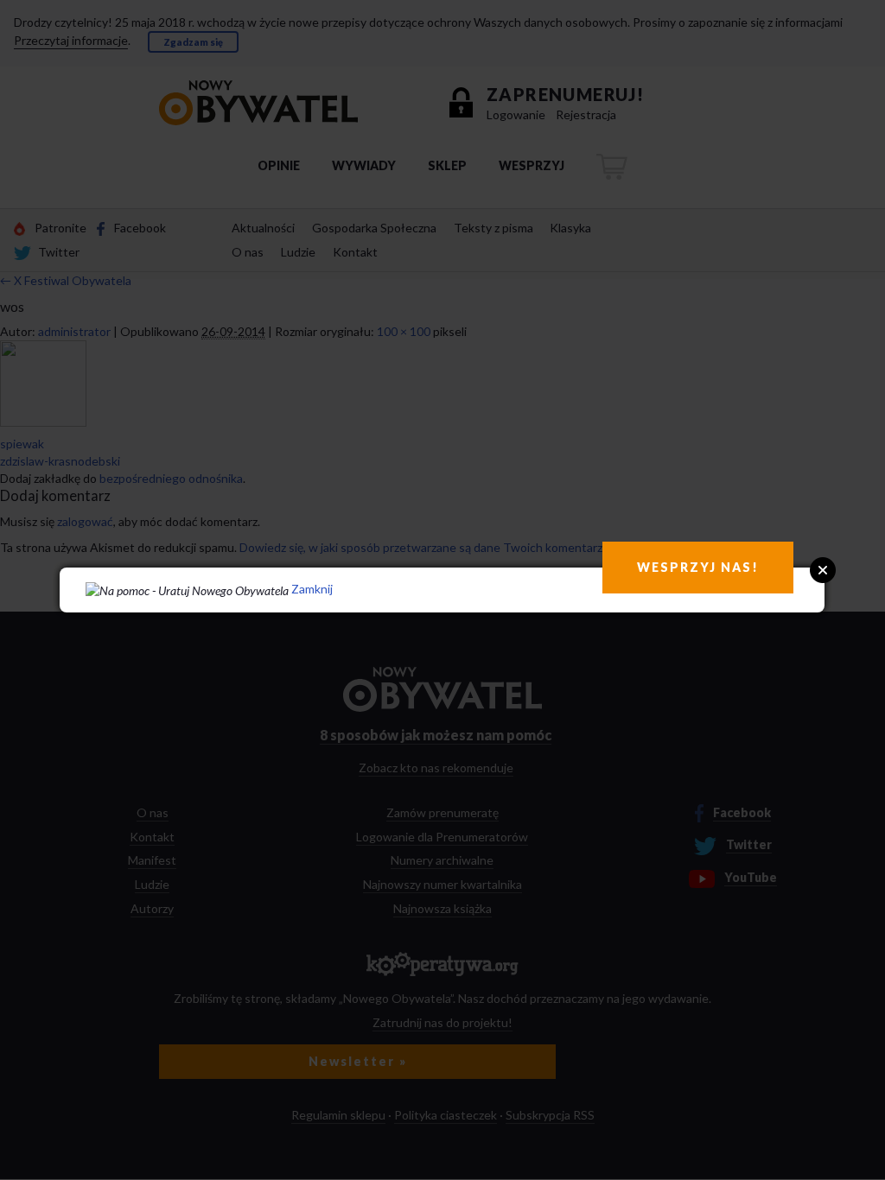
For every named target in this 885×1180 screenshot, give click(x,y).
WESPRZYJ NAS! (698, 567)
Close (823, 570)
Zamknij (312, 588)
